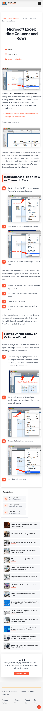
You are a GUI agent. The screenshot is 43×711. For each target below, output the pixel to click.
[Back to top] (39, 707)
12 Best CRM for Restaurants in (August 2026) (23, 594)
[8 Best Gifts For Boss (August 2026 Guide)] (7, 534)
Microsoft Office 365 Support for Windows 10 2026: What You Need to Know (24, 629)
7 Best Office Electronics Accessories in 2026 (24, 585)
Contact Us (17, 701)
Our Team (36, 701)
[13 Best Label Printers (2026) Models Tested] (7, 560)
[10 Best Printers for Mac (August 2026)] (7, 543)
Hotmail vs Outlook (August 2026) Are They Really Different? (25, 603)
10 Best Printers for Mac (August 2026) (23, 542)
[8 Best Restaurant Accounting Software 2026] (7, 577)
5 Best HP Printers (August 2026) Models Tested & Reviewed (24, 611)
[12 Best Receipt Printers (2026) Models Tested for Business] (7, 551)
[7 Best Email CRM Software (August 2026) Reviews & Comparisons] (7, 620)
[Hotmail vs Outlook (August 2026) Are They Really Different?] (7, 603)
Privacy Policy (5, 701)
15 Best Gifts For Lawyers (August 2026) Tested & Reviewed (24, 525)
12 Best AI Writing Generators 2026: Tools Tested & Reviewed (24, 646)
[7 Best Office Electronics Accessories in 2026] (7, 586)
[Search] (35, 3)
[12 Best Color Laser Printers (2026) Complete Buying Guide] (7, 569)
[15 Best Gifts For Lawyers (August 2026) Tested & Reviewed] (7, 525)
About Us (27, 701)
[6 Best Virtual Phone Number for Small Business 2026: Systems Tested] (7, 638)
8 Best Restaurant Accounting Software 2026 (24, 577)
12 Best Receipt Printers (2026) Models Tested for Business (23, 551)
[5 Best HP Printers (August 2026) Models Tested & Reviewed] (7, 612)
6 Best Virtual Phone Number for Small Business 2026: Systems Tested (23, 637)
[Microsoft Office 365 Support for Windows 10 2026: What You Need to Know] (7, 629)
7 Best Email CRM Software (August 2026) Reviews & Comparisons (24, 620)
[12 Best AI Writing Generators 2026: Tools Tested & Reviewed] (7, 646)
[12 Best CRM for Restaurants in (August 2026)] (7, 594)
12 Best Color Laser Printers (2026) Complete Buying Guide (22, 568)
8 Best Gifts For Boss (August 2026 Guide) (24, 534)
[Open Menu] (39, 3)
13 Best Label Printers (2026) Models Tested (23, 560)
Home (4, 18)
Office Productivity (14, 18)
